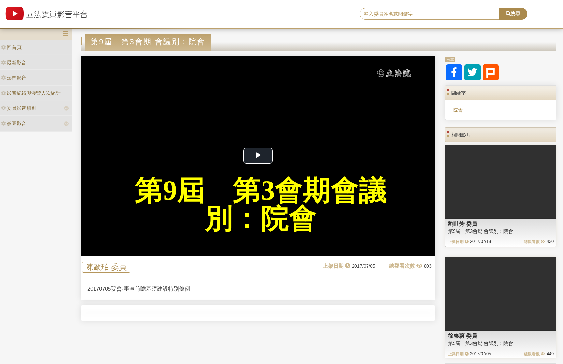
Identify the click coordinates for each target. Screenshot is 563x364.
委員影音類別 (21, 108)
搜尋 (515, 13)
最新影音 (16, 62)
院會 (458, 110)
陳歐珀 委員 (106, 267)
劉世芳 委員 (462, 224)
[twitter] (472, 72)
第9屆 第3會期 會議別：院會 (480, 231)
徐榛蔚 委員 (462, 336)
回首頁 (14, 47)
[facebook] (454, 72)
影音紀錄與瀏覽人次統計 (34, 93)
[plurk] (491, 72)
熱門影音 (16, 77)
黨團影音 (16, 123)
